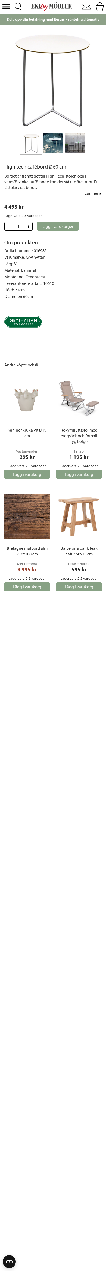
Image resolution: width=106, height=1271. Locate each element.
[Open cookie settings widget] (9, 1261)
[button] (6, 7)
